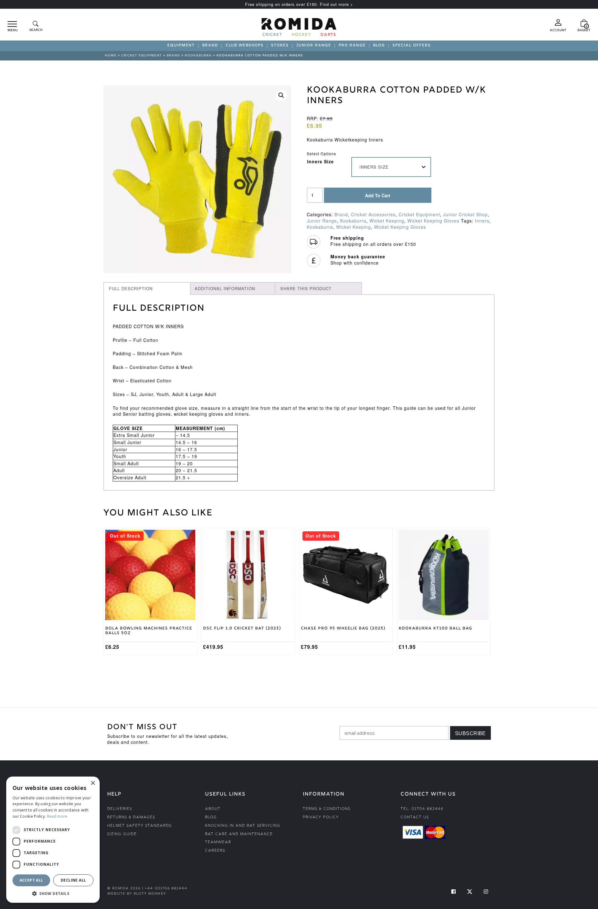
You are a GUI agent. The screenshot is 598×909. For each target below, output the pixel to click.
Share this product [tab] (305, 288)
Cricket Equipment (141, 55)
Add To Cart (377, 195)
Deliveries (119, 809)
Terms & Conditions (326, 809)
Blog (379, 46)
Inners (482, 221)
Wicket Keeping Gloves (433, 221)
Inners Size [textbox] (374, 167)
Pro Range (352, 46)
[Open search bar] (35, 26)
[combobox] (391, 167)
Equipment (181, 46)
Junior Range (313, 46)
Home (110, 55)
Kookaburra (198, 55)
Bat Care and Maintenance (239, 834)
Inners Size (320, 161)
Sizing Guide (122, 834)
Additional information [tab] (225, 288)
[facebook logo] (453, 892)
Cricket (272, 35)
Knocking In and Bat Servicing (242, 826)
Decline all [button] (73, 880)
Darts (328, 35)
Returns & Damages (131, 817)
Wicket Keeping (386, 221)
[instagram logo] (486, 892)
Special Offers (411, 46)
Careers (215, 851)
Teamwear (218, 842)
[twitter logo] (470, 892)
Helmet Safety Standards (139, 826)
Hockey (301, 35)
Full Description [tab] (131, 288)
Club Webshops (244, 46)
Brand (210, 46)
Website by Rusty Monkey (136, 894)
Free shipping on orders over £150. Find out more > (299, 4)
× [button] (92, 783)
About (213, 809)
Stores (280, 46)
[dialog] (53, 840)
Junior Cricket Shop (465, 214)
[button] (281, 95)
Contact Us (415, 817)
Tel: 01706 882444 (422, 809)
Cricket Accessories (373, 214)
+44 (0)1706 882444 (166, 888)
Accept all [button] (31, 880)
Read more (57, 816)
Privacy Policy (321, 817)
